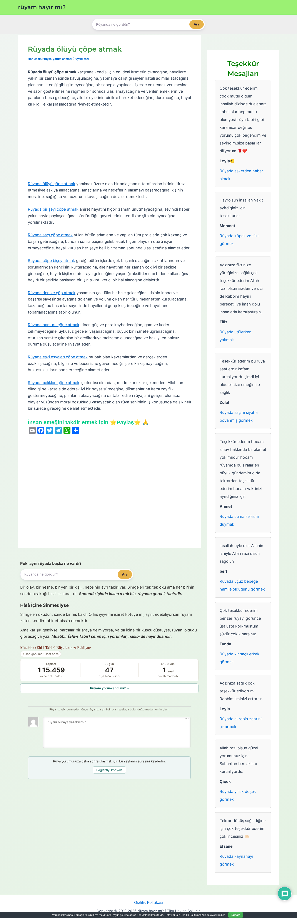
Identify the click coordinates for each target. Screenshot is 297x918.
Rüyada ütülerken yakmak (236, 336)
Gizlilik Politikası (148, 902)
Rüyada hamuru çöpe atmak (53, 324)
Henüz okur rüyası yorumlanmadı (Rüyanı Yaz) (58, 58)
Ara (196, 24)
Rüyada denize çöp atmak (51, 292)
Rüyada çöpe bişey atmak (51, 260)
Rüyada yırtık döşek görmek (238, 795)
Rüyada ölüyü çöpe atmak (51, 183)
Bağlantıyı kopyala (109, 770)
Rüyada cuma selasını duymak (239, 520)
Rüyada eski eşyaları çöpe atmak (58, 357)
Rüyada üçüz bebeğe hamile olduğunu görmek (242, 585)
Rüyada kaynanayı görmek (236, 860)
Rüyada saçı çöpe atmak (50, 235)
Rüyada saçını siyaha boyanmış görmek (239, 416)
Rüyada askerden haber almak (241, 175)
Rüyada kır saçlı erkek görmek (239, 658)
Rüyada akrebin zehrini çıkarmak (241, 723)
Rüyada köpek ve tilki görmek (239, 239)
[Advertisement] (109, 144)
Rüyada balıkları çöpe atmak (53, 382)
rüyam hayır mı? (42, 7)
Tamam (235, 914)
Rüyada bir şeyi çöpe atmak (53, 209)
